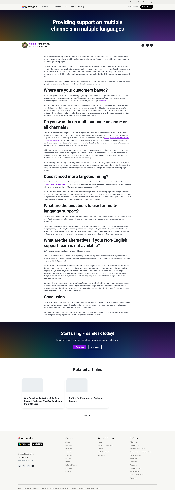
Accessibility (82, 488)
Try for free (80, 347)
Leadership (69, 445)
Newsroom (69, 468)
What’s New (134, 442)
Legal (19, 488)
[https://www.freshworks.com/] (29, 7)
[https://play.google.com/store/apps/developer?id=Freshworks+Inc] (24, 444)
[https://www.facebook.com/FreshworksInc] (28, 465)
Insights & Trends (71, 465)
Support (100, 442)
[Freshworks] (36, 438)
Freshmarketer (135, 471)
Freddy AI (133, 478)
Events (67, 462)
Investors (68, 448)
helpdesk (103, 101)
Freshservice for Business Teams (141, 452)
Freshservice (134, 445)
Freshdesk (133, 458)
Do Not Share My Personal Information (60, 488)
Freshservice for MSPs (137, 448)
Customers (69, 455)
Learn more (95, 347)
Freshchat (133, 462)
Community (101, 455)
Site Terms (35, 488)
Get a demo (146, 7)
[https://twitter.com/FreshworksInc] (23, 465)
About (67, 442)
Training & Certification (105, 445)
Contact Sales (142, 2)
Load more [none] (88, 415)
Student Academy (104, 452)
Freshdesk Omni (135, 455)
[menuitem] (131, 2)
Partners (68, 458)
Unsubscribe (90, 488)
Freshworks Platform (137, 475)
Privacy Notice (27, 488)
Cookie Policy (44, 488)
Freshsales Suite (135, 468)
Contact (68, 471)
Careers (68, 452)
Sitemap (98, 488)
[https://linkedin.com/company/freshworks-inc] (19, 465)
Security (74, 488)
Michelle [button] (32, 44)
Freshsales (133, 465)
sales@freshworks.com (26, 460)
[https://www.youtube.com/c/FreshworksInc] (32, 465)
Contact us (22, 457)
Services (100, 448)
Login (151, 2)
